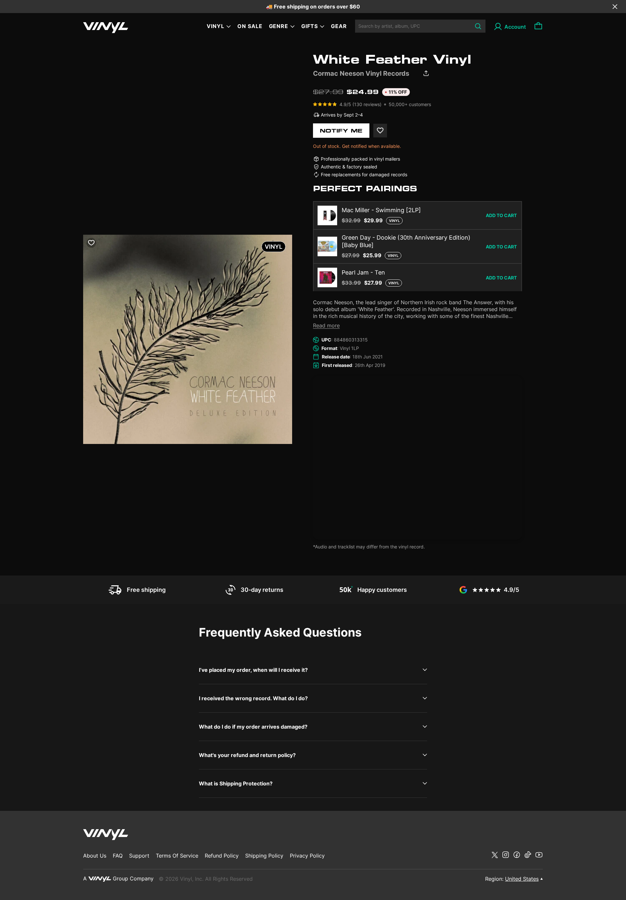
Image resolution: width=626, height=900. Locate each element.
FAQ (118, 855)
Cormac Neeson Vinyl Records (361, 73)
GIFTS (309, 26)
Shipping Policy (264, 855)
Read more (326, 325)
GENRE (279, 26)
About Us (94, 855)
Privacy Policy (307, 855)
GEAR (339, 26)
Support (139, 855)
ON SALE (249, 26)
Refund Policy (222, 855)
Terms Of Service (177, 855)
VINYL (215, 26)
